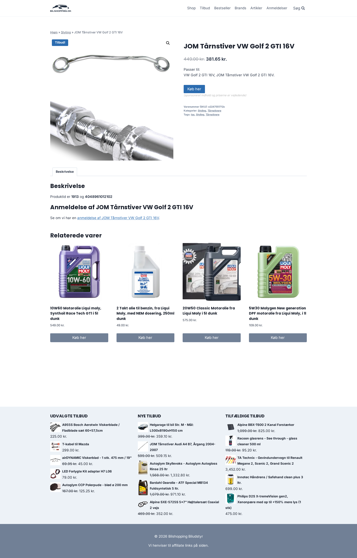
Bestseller (222, 8)
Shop (191, 8)
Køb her (194, 89)
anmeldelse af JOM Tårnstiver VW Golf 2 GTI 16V (118, 218)
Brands (240, 8)
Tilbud (205, 8)
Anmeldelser (277, 8)
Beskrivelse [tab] (65, 172)
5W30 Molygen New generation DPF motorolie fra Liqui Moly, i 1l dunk (277, 313)
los (193, 114)
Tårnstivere (214, 110)
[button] (168, 43)
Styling (66, 32)
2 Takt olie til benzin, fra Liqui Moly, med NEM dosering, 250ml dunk (145, 313)
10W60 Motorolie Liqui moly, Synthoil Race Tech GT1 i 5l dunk (75, 313)
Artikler (256, 8)
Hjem (54, 32)
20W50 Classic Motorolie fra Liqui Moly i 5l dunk (209, 311)
